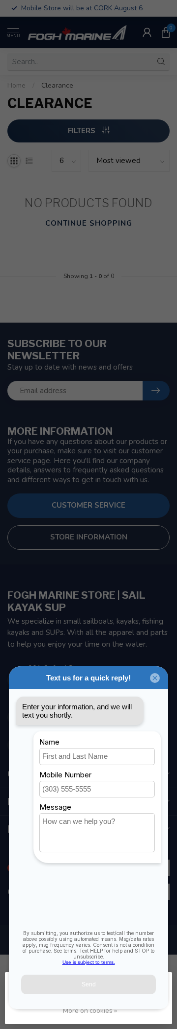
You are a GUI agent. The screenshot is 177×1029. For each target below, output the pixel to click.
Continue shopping (88, 223)
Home (16, 85)
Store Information (88, 537)
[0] (166, 32)
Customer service (88, 505)
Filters (82, 131)
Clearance (57, 85)
